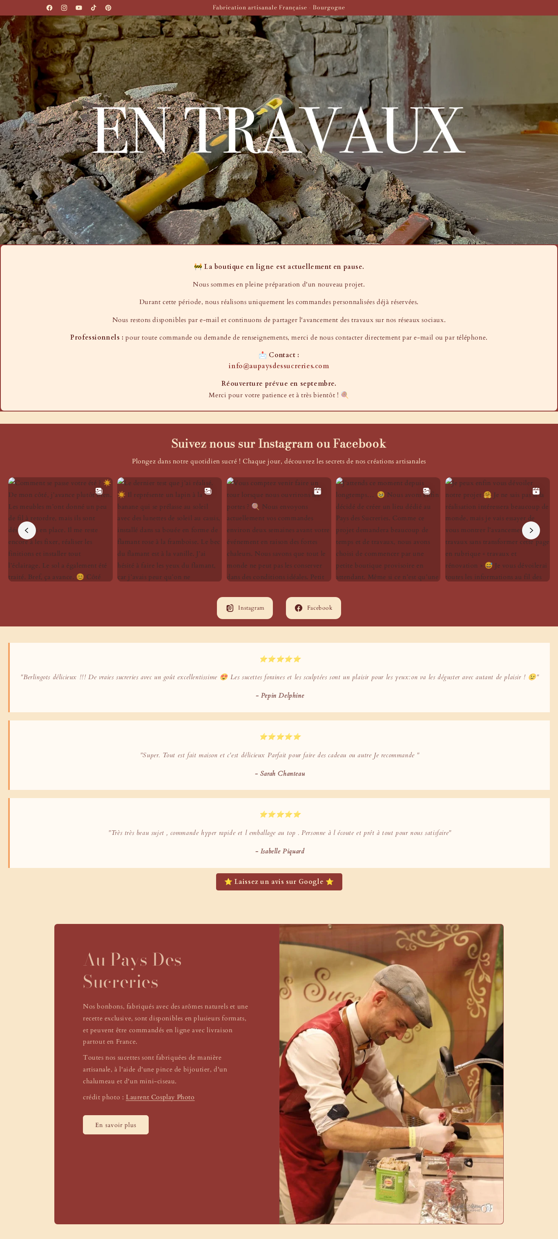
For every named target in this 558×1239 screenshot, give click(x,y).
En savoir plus (115, 1125)
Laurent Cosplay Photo (160, 1096)
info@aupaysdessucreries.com (279, 366)
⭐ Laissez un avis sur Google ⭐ (279, 881)
